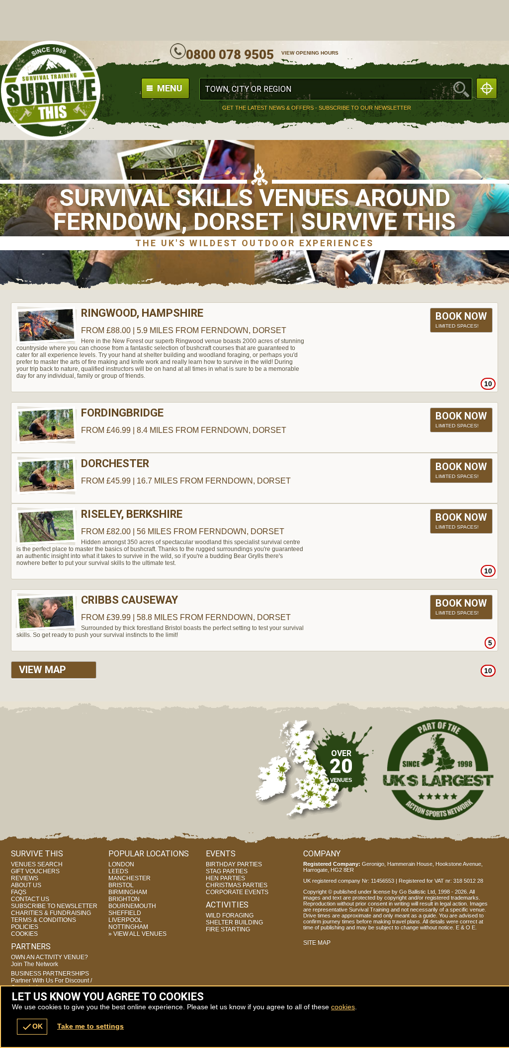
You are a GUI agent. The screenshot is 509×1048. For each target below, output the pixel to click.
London (121, 864)
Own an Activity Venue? (49, 961)
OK (32, 1026)
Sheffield (124, 912)
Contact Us (30, 899)
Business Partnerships (51, 980)
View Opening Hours (310, 53)
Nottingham (128, 926)
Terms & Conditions (43, 919)
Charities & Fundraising (51, 912)
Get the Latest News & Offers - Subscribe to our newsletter (316, 108)
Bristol (121, 885)
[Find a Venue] (335, 89)
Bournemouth (132, 906)
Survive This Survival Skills (50, 90)
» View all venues (137, 933)
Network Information (438, 769)
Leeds (118, 871)
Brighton (124, 899)
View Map (42, 670)
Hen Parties (225, 878)
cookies (343, 1007)
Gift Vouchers (35, 871)
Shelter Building (234, 922)
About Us (26, 885)
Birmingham (127, 892)
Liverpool (125, 919)
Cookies (24, 933)
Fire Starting (228, 929)
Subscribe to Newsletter (54, 906)
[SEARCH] (461, 89)
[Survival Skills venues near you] (486, 88)
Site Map (317, 942)
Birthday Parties (234, 864)
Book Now (461, 319)
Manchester (129, 878)
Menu (168, 88)
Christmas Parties (236, 885)
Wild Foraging (230, 915)
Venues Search (37, 864)
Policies (24, 926)
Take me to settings (90, 1026)
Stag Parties (227, 871)
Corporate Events (237, 892)
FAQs (18, 892)
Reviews (24, 878)
